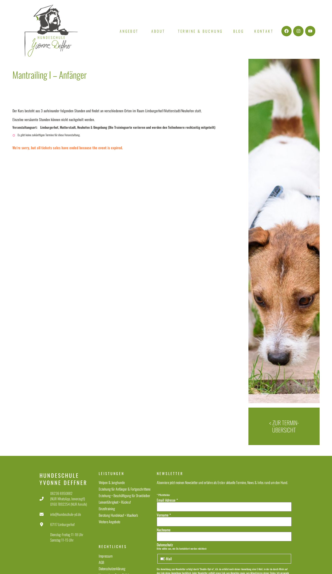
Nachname (164, 530)
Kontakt (264, 31)
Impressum (105, 556)
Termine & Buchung (200, 31)
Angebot (129, 31)
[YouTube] (310, 31)
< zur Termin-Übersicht (284, 426)
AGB (101, 562)
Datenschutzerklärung (112, 568)
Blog (238, 31)
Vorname (164, 515)
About (158, 31)
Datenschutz (165, 544)
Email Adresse (167, 500)
